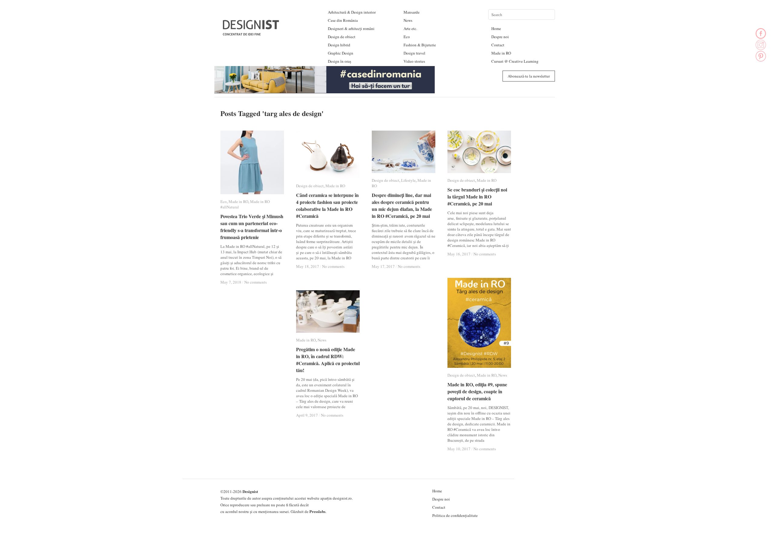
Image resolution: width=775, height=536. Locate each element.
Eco (407, 36)
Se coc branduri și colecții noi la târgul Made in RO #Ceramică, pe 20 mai (477, 196)
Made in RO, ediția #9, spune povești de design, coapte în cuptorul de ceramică (477, 391)
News (408, 20)
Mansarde (412, 12)
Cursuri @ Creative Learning (515, 61)
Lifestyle (408, 180)
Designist (250, 491)
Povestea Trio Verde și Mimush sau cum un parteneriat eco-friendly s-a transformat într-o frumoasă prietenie (251, 227)
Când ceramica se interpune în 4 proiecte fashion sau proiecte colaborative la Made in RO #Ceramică (327, 205)
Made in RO (501, 53)
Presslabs (317, 511)
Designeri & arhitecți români (351, 28)
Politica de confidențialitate (455, 515)
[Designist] (251, 33)
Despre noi (500, 36)
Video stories (414, 61)
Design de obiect (341, 36)
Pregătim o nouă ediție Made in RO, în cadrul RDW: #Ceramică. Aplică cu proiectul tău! (328, 360)
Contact (497, 45)
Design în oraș (339, 61)
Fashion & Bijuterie (420, 45)
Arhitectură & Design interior (352, 12)
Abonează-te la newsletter (529, 76)
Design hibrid (339, 45)
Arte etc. (410, 28)
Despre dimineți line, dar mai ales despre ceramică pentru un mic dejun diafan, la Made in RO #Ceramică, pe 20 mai (402, 205)
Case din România (343, 20)
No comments (255, 282)
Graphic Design (340, 53)
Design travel (414, 53)
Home (496, 28)
